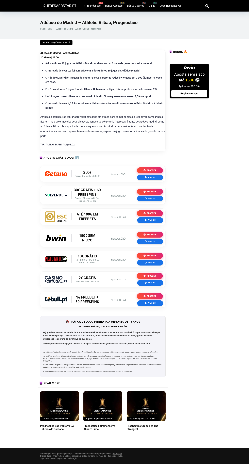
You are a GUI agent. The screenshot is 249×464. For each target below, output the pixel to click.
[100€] (56, 220)
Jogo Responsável (170, 5)
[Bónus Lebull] (56, 301)
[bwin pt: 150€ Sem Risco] (56, 242)
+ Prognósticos (92, 5)
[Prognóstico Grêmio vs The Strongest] (146, 406)
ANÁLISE (151, 177)
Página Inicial (46, 29)
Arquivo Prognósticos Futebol (56, 42)
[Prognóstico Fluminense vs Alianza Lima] (102, 406)
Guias (152, 5)
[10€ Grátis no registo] (56, 260)
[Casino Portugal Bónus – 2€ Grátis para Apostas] (56, 281)
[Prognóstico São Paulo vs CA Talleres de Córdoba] (59, 406)
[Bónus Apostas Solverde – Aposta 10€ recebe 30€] (56, 195)
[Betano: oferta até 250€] (56, 175)
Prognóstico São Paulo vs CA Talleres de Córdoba (57, 427)
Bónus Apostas (113, 5)
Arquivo (56, 456)
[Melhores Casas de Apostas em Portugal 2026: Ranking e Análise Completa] (58, 5)
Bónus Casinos (135, 5)
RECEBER (151, 170)
